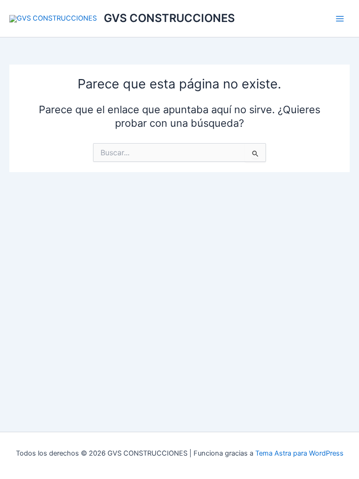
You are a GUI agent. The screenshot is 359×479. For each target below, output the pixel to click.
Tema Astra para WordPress (299, 453)
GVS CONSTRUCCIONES (169, 18)
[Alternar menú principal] (340, 19)
